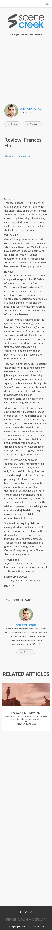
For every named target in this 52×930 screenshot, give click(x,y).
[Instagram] (31, 912)
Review (27, 599)
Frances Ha (17, 599)
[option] (26, 708)
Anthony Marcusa (32, 108)
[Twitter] (26, 912)
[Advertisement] (26, 68)
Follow (27, 652)
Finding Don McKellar (26, 920)
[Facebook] (20, 912)
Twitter (34, 124)
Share (13, 124)
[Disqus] (26, 769)
